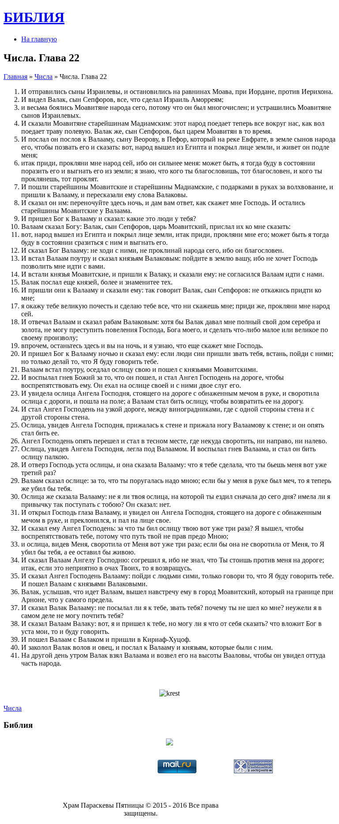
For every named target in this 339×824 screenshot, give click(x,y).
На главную (39, 39)
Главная (15, 76)
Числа (43, 76)
